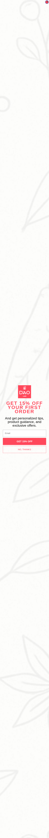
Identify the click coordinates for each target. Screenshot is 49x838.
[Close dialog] (47, 2)
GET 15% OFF (24, 441)
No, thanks (24, 449)
